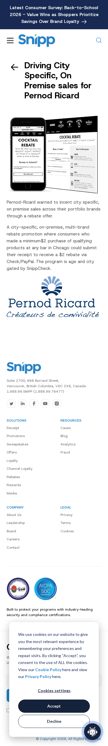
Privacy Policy (38, 676)
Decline (54, 721)
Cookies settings (54, 690)
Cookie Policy (48, 669)
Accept (54, 706)
